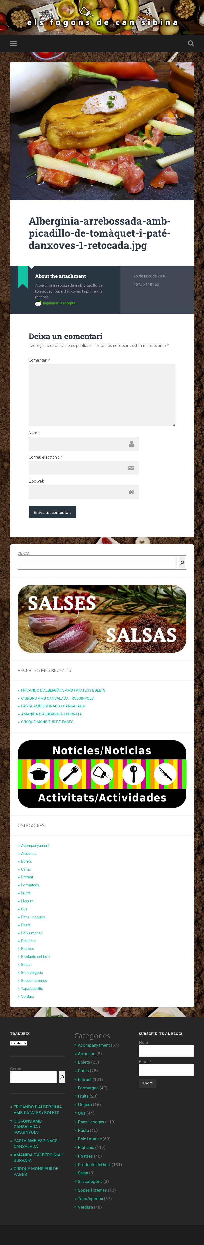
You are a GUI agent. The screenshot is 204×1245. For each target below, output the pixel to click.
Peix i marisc (32, 933)
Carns (26, 869)
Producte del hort (35, 956)
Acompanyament (35, 845)
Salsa (25, 964)
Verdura (27, 996)
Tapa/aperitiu (32, 988)
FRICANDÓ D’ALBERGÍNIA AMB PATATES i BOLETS (63, 690)
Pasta (26, 925)
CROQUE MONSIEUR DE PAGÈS (47, 722)
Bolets (26, 861)
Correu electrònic (45, 457)
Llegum (27, 901)
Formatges (30, 885)
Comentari (39, 360)
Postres (27, 948)
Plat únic (28, 941)
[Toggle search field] (191, 43)
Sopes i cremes (34, 980)
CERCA (24, 553)
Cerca (15, 1068)
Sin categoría (32, 972)
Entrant (27, 877)
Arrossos (29, 853)
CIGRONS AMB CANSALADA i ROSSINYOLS (57, 698)
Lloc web (36, 481)
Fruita (26, 893)
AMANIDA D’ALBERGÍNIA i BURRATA (51, 714)
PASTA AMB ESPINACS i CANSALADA (53, 706)
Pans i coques (33, 917)
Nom (34, 433)
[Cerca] (182, 562)
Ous (24, 909)
